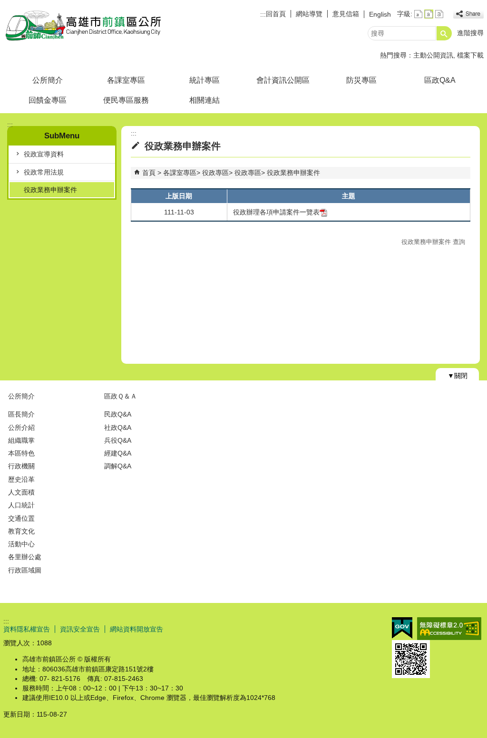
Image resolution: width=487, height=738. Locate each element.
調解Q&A (117, 466)
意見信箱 (345, 14)
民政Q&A (117, 414)
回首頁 (276, 14)
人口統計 (21, 505)
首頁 (149, 172)
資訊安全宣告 (80, 629)
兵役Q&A (117, 440)
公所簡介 (47, 80)
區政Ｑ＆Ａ (120, 396)
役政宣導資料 (44, 154)
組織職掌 (21, 440)
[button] (444, 33)
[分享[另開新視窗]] (468, 14)
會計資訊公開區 (283, 80)
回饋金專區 (48, 100)
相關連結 (204, 100)
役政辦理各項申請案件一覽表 (276, 212)
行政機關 (21, 466)
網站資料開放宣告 (136, 629)
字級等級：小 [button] (418, 14)
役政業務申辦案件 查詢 (433, 241)
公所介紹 (21, 427)
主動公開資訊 (433, 55)
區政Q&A (440, 80)
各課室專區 (126, 80)
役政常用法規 (44, 172)
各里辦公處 (24, 557)
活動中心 (21, 544)
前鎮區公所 (83, 25)
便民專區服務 (126, 100)
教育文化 (21, 531)
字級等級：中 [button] (428, 14)
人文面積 (21, 492)
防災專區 (361, 80)
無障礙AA (449, 628)
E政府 (402, 628)
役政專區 (215, 172)
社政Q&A (117, 427)
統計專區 (204, 80)
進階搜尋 (470, 33)
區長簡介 (21, 414)
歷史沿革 (21, 479)
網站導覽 (309, 14)
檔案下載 (470, 55)
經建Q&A (117, 453)
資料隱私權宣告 (26, 629)
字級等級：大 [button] (439, 14)
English (380, 14)
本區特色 (21, 453)
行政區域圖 (24, 570)
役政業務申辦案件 (50, 190)
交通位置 (21, 518)
